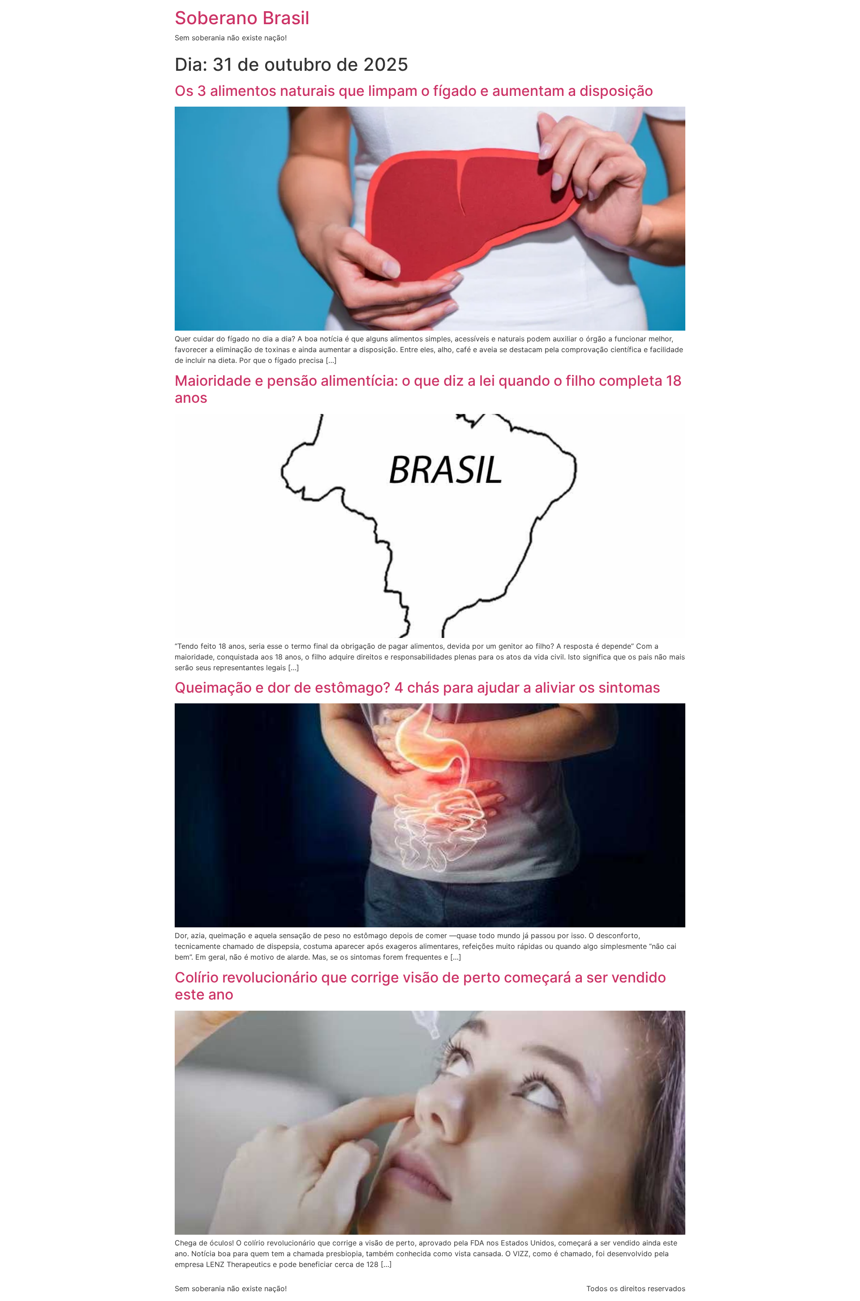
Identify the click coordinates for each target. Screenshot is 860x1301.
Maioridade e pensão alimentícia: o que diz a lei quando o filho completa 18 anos (428, 389)
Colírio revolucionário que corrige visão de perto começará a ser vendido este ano (420, 986)
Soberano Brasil (242, 18)
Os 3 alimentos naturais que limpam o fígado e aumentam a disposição (414, 90)
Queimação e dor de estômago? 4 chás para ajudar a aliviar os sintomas (417, 687)
